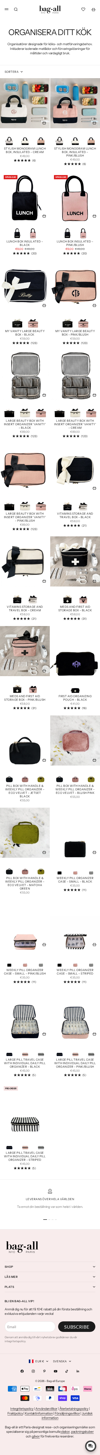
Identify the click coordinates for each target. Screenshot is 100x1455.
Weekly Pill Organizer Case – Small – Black (75, 880)
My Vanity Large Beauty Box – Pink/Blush (75, 333)
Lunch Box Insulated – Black (25, 244)
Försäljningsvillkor (67, 1413)
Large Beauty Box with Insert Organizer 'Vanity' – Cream (75, 424)
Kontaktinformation (39, 1413)
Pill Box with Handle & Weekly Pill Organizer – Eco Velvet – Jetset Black (24, 791)
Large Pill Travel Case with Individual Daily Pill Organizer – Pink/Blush (75, 1063)
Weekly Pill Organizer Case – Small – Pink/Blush (25, 972)
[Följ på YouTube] (55, 1371)
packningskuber (82, 1431)
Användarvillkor (46, 1409)
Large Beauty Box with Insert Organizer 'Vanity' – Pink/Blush (25, 518)
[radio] (9, 139)
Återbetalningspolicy (73, 1409)
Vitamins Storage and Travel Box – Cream (25, 609)
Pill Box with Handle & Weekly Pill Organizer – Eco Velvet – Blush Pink (75, 790)
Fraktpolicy (15, 1413)
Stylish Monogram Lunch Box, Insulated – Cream (25, 150)
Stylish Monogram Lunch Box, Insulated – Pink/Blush (75, 152)
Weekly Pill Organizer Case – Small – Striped (75, 972)
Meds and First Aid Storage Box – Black (75, 609)
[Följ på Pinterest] (44, 1371)
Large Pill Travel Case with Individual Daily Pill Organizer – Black (25, 1063)
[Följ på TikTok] (67, 1371)
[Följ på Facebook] (22, 1371)
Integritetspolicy (21, 1409)
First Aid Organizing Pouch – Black (75, 698)
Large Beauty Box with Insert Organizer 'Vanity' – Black (25, 424)
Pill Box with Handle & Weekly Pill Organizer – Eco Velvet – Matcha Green (24, 883)
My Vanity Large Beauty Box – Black (25, 333)
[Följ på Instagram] (33, 1371)
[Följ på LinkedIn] (78, 1371)
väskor (65, 1431)
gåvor (36, 1436)
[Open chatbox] (90, 1446)
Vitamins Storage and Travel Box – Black (75, 516)
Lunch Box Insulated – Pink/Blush (75, 244)
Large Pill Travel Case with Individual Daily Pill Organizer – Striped (25, 1157)
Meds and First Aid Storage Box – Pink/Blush (25, 698)
